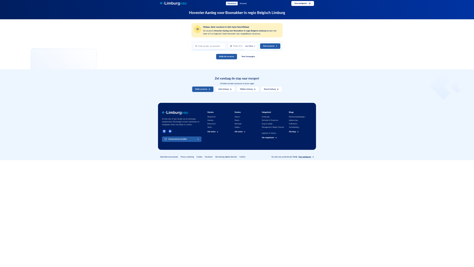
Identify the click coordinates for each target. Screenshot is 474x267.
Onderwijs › (266, 117)
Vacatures (231, 3)
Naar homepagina (248, 56)
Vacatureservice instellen (177, 139)
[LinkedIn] (164, 131)
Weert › (237, 120)
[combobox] (211, 46)
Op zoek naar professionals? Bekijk (291, 157)
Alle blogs (292, 132)
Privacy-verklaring (187, 157)
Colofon (242, 157)
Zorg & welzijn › (267, 124)
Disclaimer (209, 157)
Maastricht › (212, 117)
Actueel (243, 3)
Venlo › (210, 127)
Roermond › (211, 124)
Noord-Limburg (270, 89)
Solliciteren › (293, 124)
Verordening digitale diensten (226, 157)
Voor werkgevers (300, 3)
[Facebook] (170, 131)
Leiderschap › (294, 120)
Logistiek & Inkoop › (269, 133)
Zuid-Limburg (223, 89)
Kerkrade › (238, 124)
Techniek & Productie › (270, 120)
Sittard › (238, 117)
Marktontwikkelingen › (297, 117)
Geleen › (238, 127)
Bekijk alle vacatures (226, 56)
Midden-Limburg (246, 89)
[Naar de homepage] (175, 3)
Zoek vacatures (268, 46)
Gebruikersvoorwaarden (169, 157)
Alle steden (211, 132)
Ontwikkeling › (294, 127)
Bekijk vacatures (201, 89)
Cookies (199, 157)
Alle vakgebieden (268, 138)
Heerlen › (210, 120)
